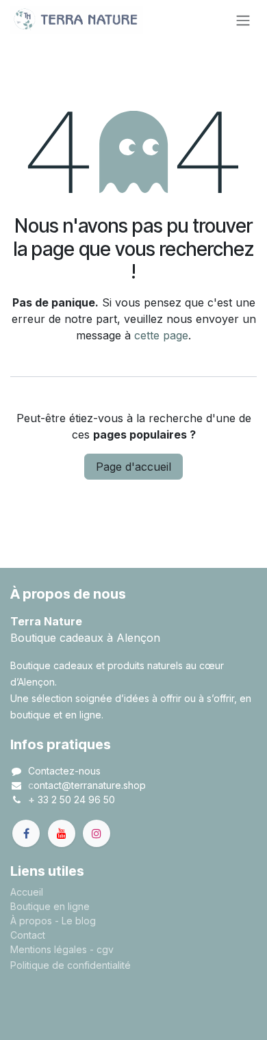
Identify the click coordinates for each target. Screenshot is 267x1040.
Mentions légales (48, 949)
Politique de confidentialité (70, 965)
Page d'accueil (133, 466)
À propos (31, 920)
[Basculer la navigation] (243, 19)
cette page (161, 335)
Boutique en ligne (50, 906)
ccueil (29, 892)
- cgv (102, 949)
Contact (27, 935)
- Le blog (75, 920)
